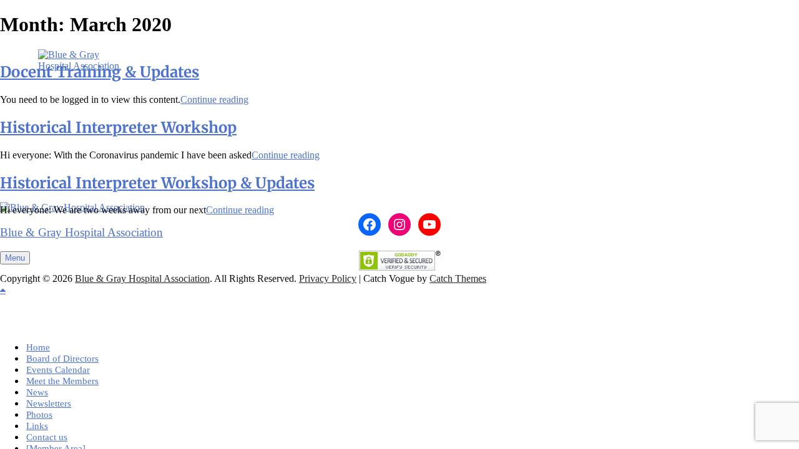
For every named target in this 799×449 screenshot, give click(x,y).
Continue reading (214, 99)
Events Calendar (58, 370)
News (37, 392)
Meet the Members (62, 381)
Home (38, 347)
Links (37, 426)
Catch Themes (457, 278)
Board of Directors (62, 359)
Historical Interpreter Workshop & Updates (157, 183)
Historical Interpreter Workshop (118, 127)
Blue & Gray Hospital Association (81, 232)
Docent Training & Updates (99, 72)
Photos (39, 415)
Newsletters (48, 403)
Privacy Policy (327, 278)
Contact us (46, 437)
